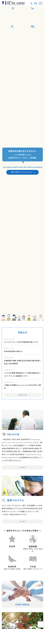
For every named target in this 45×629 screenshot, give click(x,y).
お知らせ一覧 (22, 395)
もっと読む (22, 467)
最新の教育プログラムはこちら (21, 172)
